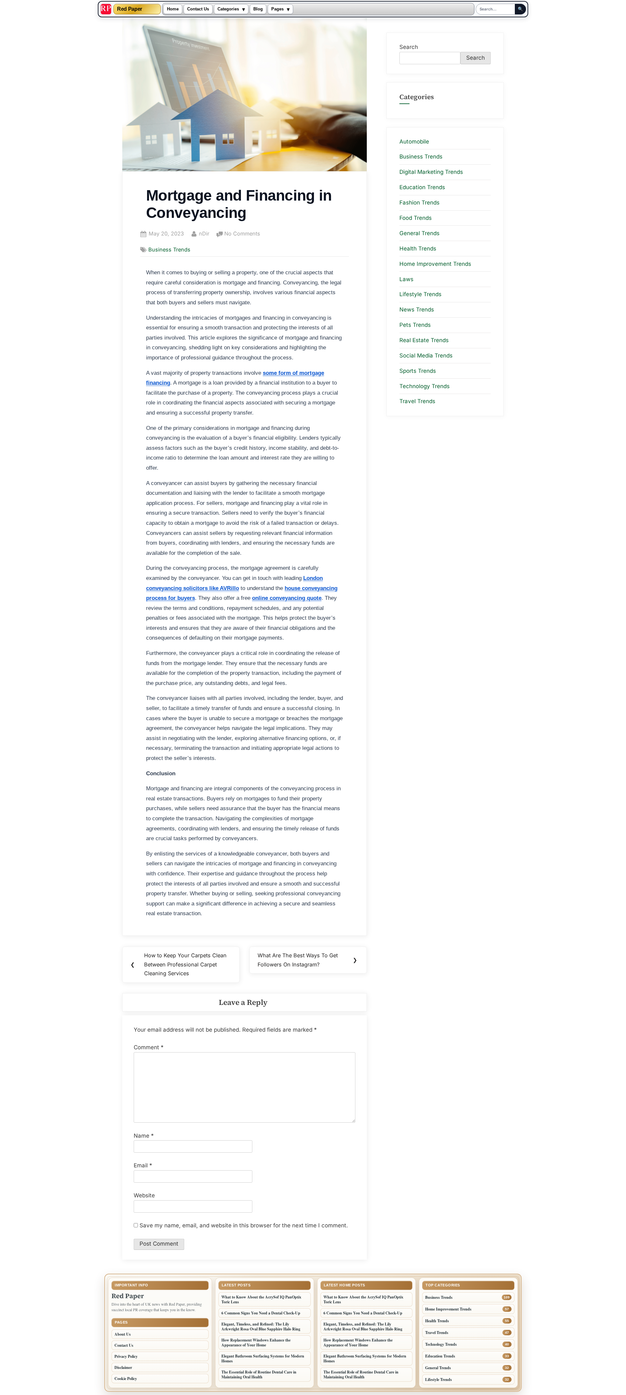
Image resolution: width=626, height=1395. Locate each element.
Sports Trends (417, 371)
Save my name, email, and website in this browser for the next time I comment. (244, 1225)
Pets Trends (415, 325)
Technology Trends (424, 386)
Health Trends (417, 248)
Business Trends (169, 249)
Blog (258, 9)
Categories (228, 9)
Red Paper (129, 9)
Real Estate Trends (424, 340)
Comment (149, 1047)
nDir (204, 233)
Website (144, 1195)
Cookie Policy (125, 1378)
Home (173, 9)
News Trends (416, 309)
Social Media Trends (426, 355)
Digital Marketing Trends (431, 172)
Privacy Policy (126, 1356)
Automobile (414, 141)
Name (144, 1135)
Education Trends (422, 187)
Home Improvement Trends (435, 263)
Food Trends (415, 218)
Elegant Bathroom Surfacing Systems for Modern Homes (262, 1358)
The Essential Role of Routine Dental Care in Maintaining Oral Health (258, 1374)
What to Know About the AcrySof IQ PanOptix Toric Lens (261, 1299)
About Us (122, 1334)
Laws (406, 279)
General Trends (419, 233)
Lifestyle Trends (420, 294)
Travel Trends (417, 401)
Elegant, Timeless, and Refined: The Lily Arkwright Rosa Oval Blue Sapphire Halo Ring (260, 1326)
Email (143, 1165)
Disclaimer (123, 1367)
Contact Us (198, 9)
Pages (277, 9)
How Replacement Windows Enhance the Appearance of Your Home (256, 1342)
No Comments (242, 234)
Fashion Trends (419, 202)
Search (408, 47)
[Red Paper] (106, 9)
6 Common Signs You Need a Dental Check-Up (260, 1313)
